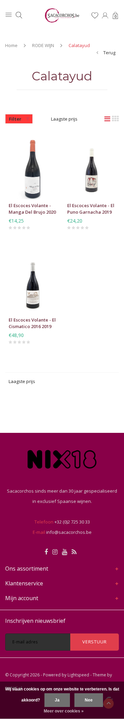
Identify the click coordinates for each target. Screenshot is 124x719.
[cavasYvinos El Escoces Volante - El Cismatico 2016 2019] (33, 281)
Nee (89, 700)
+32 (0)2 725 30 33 (72, 522)
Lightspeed (78, 675)
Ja (57, 700)
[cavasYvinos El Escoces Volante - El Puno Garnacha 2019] (91, 167)
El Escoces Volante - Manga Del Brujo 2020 (32, 208)
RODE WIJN (43, 45)
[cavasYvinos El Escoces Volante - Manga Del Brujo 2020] (33, 167)
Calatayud (79, 45)
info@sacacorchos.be (69, 532)
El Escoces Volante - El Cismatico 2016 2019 (32, 323)
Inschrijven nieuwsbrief (35, 621)
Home (11, 45)
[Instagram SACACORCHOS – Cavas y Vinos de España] (55, 552)
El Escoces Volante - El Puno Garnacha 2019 (90, 208)
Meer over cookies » (64, 711)
